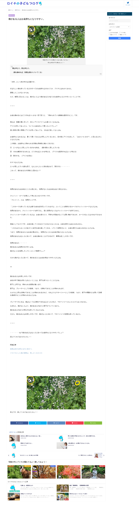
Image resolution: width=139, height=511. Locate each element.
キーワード (112, 17)
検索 (119, 38)
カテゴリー (112, 24)
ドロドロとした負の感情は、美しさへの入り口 (26, 353)
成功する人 (11, 15)
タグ (110, 30)
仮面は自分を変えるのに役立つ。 (21, 349)
